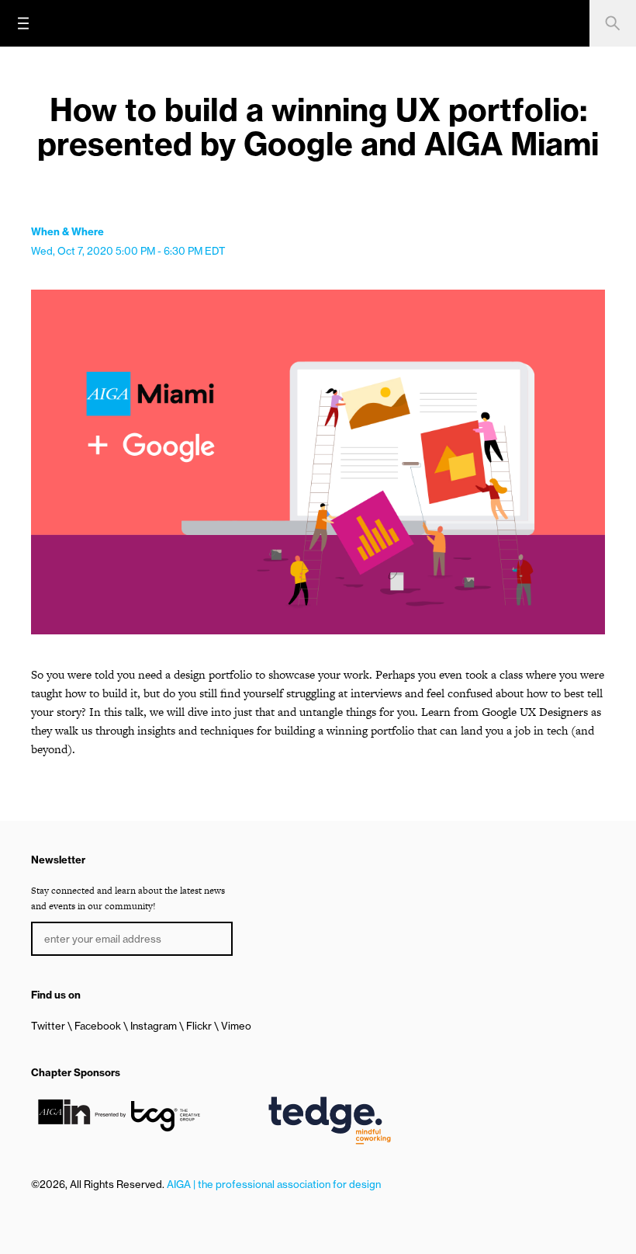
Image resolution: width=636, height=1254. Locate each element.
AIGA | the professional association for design (274, 1184)
